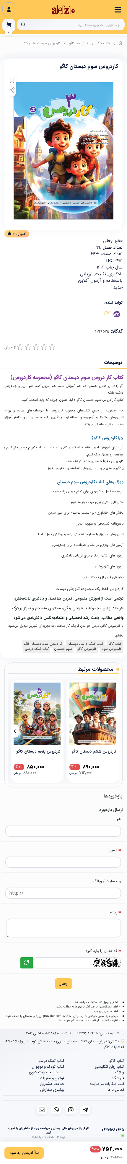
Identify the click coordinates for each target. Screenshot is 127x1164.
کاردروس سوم (111, 649)
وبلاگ (119, 1072)
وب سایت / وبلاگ (107, 881)
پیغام (113, 912)
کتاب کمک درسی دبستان (85, 644)
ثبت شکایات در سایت (107, 1084)
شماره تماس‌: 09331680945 (97, 1033)
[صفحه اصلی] (120, 44)
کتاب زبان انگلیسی (109, 1067)
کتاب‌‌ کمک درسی (37, 649)
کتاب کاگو (103, 43)
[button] (112, 731)
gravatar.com (52, 1016)
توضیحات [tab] (113, 362)
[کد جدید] (26, 962)
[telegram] (85, 1109)
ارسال (63, 983)
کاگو (106, 313)
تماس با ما (116, 1090)
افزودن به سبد (21, 1153)
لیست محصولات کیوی (46, 1072)
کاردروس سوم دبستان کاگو (43, 644)
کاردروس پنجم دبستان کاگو (38, 751)
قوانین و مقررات (52, 1078)
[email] (42, 1109)
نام (119, 819)
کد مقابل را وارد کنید (101, 951)
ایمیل (113, 850)
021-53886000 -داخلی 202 (47, 1033)
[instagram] (71, 1109)
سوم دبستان (63, 649)
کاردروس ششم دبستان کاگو (93, 751)
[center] (23, 24)
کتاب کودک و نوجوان (48, 1067)
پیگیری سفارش (52, 1090)
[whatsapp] (56, 1109)
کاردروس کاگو (78, 43)
